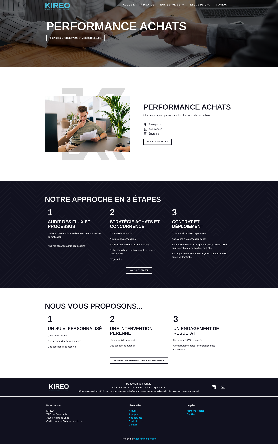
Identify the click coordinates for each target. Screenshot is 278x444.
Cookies (191, 414)
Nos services (170, 4)
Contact (222, 4)
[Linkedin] (213, 387)
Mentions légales (195, 411)
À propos (147, 4)
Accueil (129, 4)
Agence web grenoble (145, 438)
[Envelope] (223, 387)
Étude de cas (200, 4)
